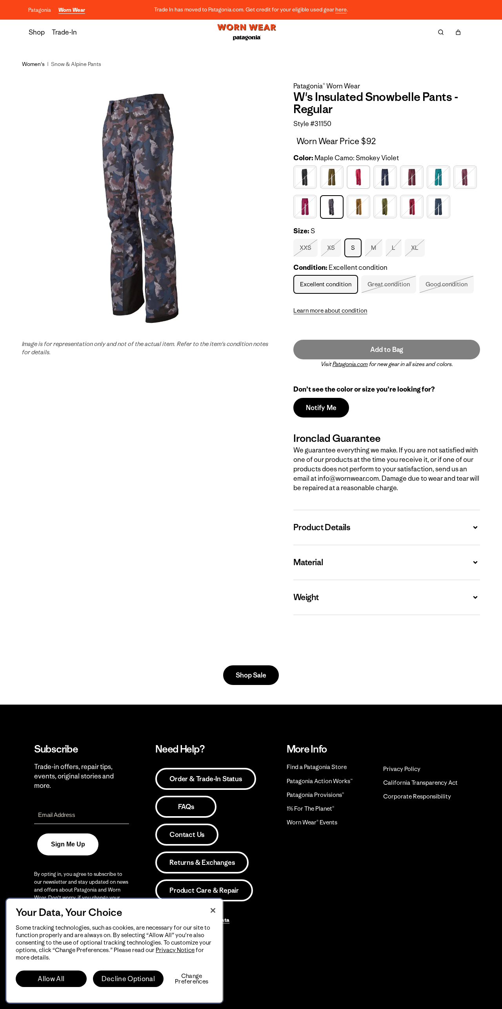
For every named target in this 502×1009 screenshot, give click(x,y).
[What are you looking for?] (440, 32)
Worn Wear (71, 10)
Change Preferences (191, 978)
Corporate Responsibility (417, 796)
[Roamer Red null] (413, 207)
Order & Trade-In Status (205, 779)
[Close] (213, 910)
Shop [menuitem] (37, 32)
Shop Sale (251, 675)
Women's (33, 64)
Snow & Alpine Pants (76, 64)
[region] (114, 951)
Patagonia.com (350, 364)
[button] (458, 32)
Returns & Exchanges (202, 862)
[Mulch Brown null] (359, 207)
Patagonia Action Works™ (320, 781)
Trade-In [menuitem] (64, 32)
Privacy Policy (401, 769)
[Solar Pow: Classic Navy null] (439, 207)
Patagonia (39, 10)
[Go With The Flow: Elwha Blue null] (439, 177)
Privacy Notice (175, 950)
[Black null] (306, 177)
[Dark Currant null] (413, 177)
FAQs (186, 806)
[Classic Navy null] (386, 177)
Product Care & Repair (204, 890)
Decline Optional (128, 978)
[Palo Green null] (386, 207)
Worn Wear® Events (312, 822)
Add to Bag (386, 349)
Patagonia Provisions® (315, 794)
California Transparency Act (420, 782)
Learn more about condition (330, 310)
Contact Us (186, 834)
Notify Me (321, 407)
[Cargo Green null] (333, 177)
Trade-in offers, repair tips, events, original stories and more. (74, 776)
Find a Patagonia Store (317, 767)
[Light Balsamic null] (466, 177)
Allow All (51, 978)
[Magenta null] (306, 207)
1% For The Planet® (310, 808)
